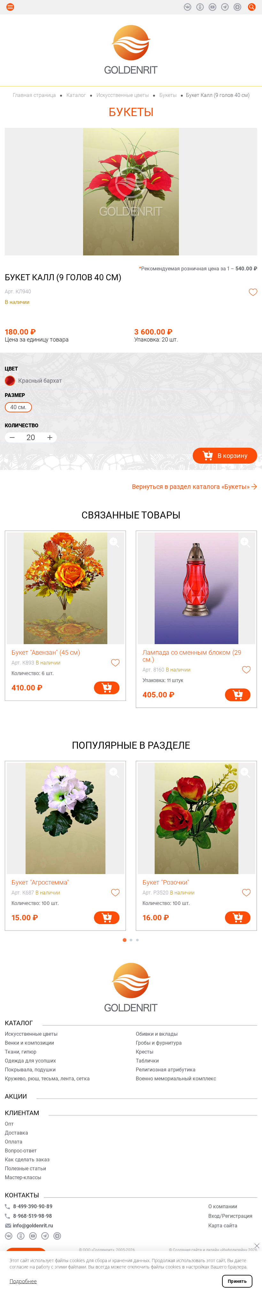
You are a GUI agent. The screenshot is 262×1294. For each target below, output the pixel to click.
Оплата (13, 1142)
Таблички (147, 1061)
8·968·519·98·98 (32, 1216)
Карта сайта (222, 1226)
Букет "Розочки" (166, 882)
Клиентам (22, 1112)
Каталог (76, 95)
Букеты (168, 95)
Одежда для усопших (30, 1061)
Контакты (22, 1195)
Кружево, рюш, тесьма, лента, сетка (47, 1079)
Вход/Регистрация (230, 1216)
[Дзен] (237, 7)
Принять (237, 1281)
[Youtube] (212, 7)
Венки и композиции (29, 1043)
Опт (9, 1124)
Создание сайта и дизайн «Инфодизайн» (210, 1250)
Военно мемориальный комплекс (176, 1079)
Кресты (144, 1052)
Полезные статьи (25, 1168)
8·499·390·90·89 (32, 1206)
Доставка (16, 1133)
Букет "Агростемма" (40, 882)
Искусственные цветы (122, 95)
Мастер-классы (23, 1177)
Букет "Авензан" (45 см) (46, 652)
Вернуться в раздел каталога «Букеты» (191, 486)
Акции (16, 1096)
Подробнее (23, 1281)
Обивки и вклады (157, 1034)
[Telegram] (225, 7)
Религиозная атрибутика (166, 1070)
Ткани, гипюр (20, 1052)
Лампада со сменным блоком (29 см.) (192, 656)
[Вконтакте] (187, 7)
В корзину (232, 456)
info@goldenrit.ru (33, 1226)
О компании (222, 1206)
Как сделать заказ (27, 1160)
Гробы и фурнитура (159, 1043)
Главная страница (35, 95)
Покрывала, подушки (30, 1070)
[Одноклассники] (200, 7)
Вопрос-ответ (21, 1151)
